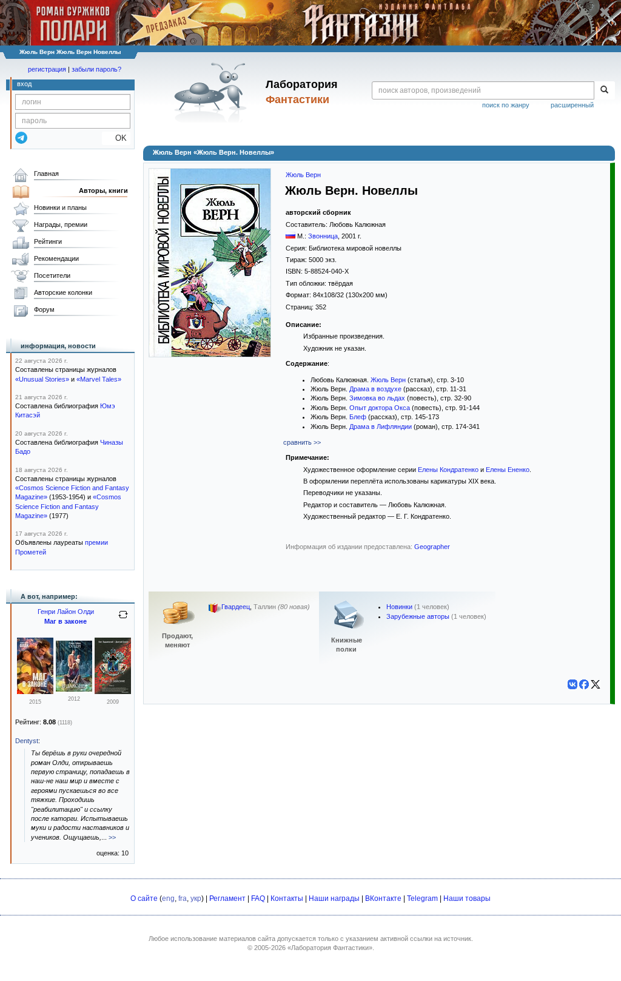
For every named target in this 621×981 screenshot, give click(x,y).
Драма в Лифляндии (380, 426)
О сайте (144, 898)
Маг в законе (65, 621)
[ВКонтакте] (572, 684)
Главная (46, 173)
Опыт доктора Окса (379, 407)
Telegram (422, 898)
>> (112, 837)
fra (182, 898)
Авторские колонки (63, 292)
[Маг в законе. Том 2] (113, 691)
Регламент (227, 898)
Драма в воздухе (375, 389)
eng (168, 898)
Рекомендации (56, 258)
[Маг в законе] (35, 691)
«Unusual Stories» (42, 379)
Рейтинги (48, 241)
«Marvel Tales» (98, 379)
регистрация (47, 69)
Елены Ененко (507, 469)
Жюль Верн (303, 174)
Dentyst (26, 740)
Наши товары (467, 898)
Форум (44, 309)
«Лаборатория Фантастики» (329, 947)
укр (195, 898)
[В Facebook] (584, 684)
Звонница (323, 236)
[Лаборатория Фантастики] (212, 92)
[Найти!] (604, 90)
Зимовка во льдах (377, 398)
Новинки (399, 606)
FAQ (258, 898)
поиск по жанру (505, 105)
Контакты (286, 898)
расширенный (572, 105)
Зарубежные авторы (417, 616)
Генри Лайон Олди (66, 611)
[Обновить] (123, 619)
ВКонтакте (383, 898)
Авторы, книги (103, 190)
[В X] (595, 684)
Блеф (357, 416)
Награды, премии (60, 224)
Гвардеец (235, 607)
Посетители (52, 275)
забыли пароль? (96, 69)
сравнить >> (302, 442)
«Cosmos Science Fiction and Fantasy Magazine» (68, 506)
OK (116, 138)
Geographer (432, 546)
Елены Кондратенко (448, 469)
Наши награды (334, 898)
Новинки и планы (60, 207)
